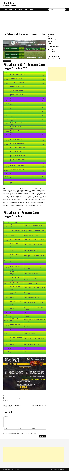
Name (5, 428)
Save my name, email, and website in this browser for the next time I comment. (21, 433)
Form (49, 41)
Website (34, 428)
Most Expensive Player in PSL (39, 405)
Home (6, 9)
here (20, 209)
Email (19, 428)
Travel (26, 9)
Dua (49, 36)
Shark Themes (63, 469)
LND (15, 9)
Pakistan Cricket (7, 398)
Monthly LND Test (53, 46)
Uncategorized (51, 51)
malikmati (7, 400)
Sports (31, 9)
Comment (5, 416)
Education (20, 9)
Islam (10, 9)
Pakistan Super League (16, 398)
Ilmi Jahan (8, 3)
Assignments (52, 39)
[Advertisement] (34, 20)
